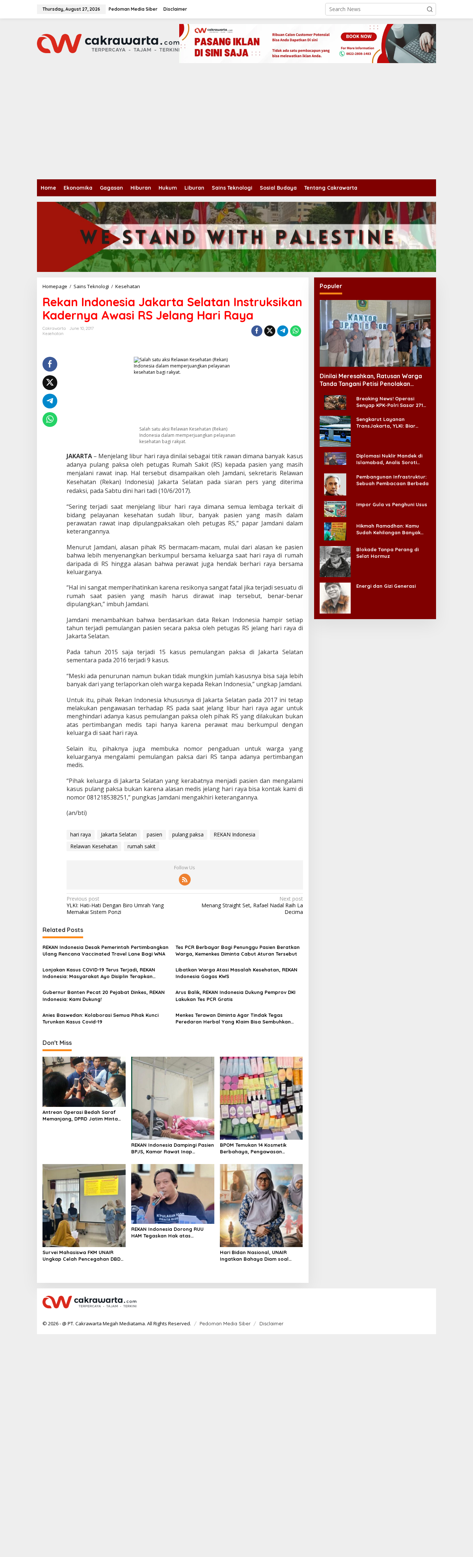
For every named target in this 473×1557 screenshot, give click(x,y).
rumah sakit (141, 846)
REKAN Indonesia (234, 834)
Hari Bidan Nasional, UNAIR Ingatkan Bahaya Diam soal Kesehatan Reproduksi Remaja (258, 1255)
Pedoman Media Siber (225, 1323)
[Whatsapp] (295, 330)
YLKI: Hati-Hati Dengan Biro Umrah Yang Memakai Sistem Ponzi (115, 905)
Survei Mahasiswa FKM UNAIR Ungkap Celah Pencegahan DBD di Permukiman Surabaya (81, 1255)
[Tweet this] (269, 330)
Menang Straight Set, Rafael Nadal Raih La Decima (252, 905)
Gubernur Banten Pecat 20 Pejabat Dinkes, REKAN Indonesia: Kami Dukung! (103, 995)
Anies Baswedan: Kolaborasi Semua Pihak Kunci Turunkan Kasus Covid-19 (100, 1018)
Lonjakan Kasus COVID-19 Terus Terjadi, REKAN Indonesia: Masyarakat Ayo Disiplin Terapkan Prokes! (98, 973)
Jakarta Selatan (119, 834)
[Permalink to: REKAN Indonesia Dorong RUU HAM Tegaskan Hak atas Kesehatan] (172, 1193)
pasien (154, 834)
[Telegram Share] (282, 330)
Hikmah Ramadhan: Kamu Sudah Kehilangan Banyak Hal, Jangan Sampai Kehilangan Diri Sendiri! (388, 528)
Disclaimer (271, 1323)
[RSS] (185, 879)
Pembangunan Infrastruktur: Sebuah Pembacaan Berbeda (392, 479)
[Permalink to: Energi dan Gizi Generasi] (335, 597)
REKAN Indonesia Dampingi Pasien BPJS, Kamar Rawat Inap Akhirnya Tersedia (172, 1148)
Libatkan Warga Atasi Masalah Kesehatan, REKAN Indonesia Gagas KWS (236, 973)
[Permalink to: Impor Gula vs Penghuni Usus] (335, 508)
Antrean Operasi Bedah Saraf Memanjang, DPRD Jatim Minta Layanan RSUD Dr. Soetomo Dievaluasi (80, 1115)
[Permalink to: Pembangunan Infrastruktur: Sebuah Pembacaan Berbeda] (335, 483)
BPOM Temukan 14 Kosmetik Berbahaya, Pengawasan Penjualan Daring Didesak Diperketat (253, 1148)
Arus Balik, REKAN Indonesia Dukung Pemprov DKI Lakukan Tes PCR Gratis (236, 995)
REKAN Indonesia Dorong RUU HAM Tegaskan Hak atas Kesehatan (167, 1232)
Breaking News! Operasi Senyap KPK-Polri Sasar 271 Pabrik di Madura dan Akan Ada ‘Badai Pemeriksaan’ (389, 402)
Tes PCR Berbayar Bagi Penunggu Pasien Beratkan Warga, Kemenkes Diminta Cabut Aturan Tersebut (238, 950)
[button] (429, 9)
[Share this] (256, 330)
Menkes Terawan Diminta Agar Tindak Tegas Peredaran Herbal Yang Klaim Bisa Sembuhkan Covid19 (233, 1018)
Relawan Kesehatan (94, 846)
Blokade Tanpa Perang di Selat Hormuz (387, 552)
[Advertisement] (236, 124)
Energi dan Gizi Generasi (386, 585)
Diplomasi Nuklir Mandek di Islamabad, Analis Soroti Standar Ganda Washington (390, 459)
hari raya (80, 834)
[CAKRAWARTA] (108, 42)
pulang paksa (188, 834)
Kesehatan (53, 333)
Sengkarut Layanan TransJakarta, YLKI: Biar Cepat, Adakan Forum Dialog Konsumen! (391, 422)
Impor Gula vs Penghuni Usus (391, 504)
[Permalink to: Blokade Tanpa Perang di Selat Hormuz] (335, 560)
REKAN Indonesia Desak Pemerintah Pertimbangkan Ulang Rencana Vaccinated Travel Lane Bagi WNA (105, 950)
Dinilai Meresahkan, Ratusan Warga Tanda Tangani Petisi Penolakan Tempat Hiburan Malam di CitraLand (371, 380)
